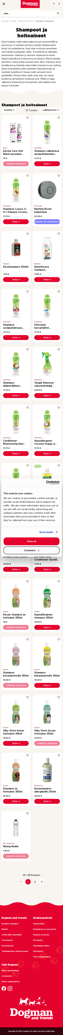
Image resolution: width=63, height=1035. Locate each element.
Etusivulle (5, 21)
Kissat (14, 21)
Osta (46, 164)
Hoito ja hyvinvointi (26, 21)
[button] (21, 881)
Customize (29, 550)
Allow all (31, 541)
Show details (46, 532)
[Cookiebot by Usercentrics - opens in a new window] (46, 483)
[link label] (31, 4)
